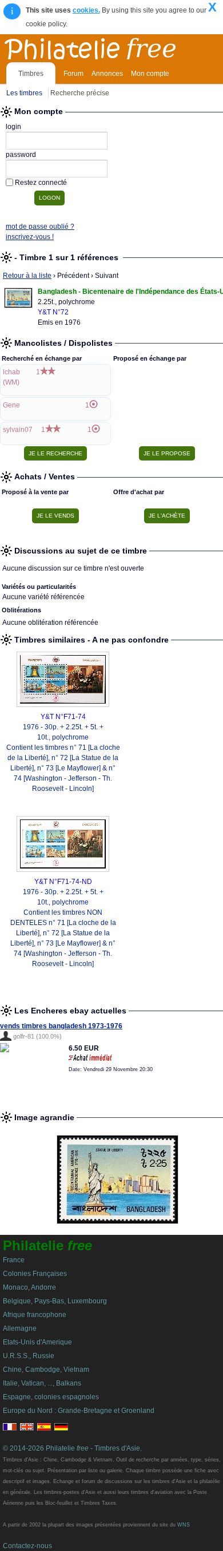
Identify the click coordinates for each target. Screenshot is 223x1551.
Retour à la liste (27, 276)
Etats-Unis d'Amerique (37, 1342)
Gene (11, 405)
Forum (73, 74)
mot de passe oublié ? (40, 227)
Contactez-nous (27, 1546)
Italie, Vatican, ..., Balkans (42, 1383)
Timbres (30, 74)
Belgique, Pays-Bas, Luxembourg (55, 1301)
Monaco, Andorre (29, 1287)
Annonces (107, 74)
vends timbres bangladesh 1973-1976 (61, 1026)
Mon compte (150, 74)
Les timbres (24, 93)
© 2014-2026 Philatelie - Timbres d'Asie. (72, 1448)
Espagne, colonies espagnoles (51, 1397)
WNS (183, 1525)
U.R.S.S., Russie (28, 1356)
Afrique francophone (34, 1315)
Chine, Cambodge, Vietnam (46, 1370)
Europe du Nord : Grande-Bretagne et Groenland (78, 1411)
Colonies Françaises (35, 1274)
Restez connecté (41, 183)
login (13, 127)
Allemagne (20, 1328)
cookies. (86, 10)
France (14, 1260)
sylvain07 (18, 430)
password (21, 155)
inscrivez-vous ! (30, 237)
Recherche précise (79, 93)
